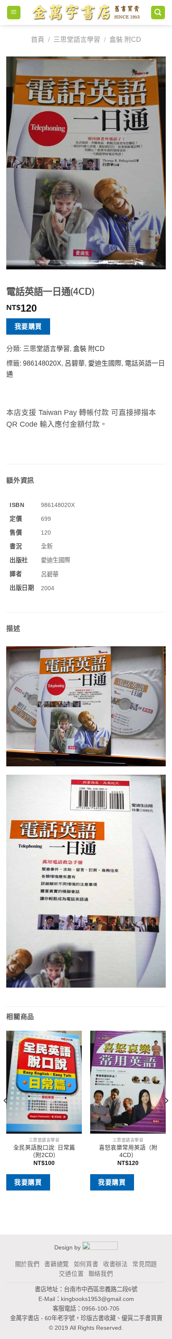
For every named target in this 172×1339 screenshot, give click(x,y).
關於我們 (27, 1264)
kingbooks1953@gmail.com (97, 1298)
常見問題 (144, 1264)
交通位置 (71, 1273)
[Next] (166, 1117)
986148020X (42, 363)
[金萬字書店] (86, 12)
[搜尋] (158, 13)
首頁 (37, 39)
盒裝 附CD (125, 39)
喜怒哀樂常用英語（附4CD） (128, 1151)
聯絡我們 (101, 1273)
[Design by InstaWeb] (100, 1247)
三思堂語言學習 (76, 39)
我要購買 (28, 326)
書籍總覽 (56, 1264)
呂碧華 (75, 363)
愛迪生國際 (104, 363)
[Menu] (14, 13)
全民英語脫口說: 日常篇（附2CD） (44, 1151)
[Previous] (6, 1117)
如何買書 (86, 1264)
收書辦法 (115, 1264)
